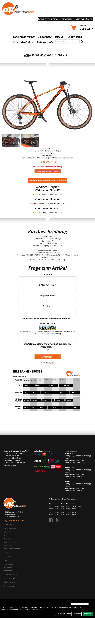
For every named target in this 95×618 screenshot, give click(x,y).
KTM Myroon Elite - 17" (47, 190)
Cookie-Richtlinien (37, 609)
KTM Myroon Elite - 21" (47, 208)
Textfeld (46, 306)
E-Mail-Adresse (46, 284)
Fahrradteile (45, 42)
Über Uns (80, 19)
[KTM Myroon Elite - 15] (11, 140)
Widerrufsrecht (9, 586)
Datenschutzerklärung (38, 343)
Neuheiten (75, 36)
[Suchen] (81, 41)
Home (41, 19)
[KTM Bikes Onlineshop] (24, 8)
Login (89, 19)
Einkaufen (67, 19)
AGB (5, 560)
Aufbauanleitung (10, 575)
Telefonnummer (47, 295)
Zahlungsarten (9, 582)
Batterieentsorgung (11, 556)
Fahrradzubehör (22, 42)
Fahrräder (44, 36)
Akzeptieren (88, 614)
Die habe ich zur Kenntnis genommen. (47, 345)
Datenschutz (8, 564)
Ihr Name (47, 274)
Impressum (7, 568)
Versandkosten (67, 158)
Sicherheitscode (47, 323)
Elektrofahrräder (24, 36)
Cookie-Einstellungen (63, 614)
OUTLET (60, 36)
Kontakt (6, 553)
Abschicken (46, 356)
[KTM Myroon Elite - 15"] (47, 102)
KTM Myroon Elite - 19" (47, 199)
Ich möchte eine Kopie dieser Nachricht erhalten (46, 318)
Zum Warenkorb (54, 19)
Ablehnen (77, 614)
